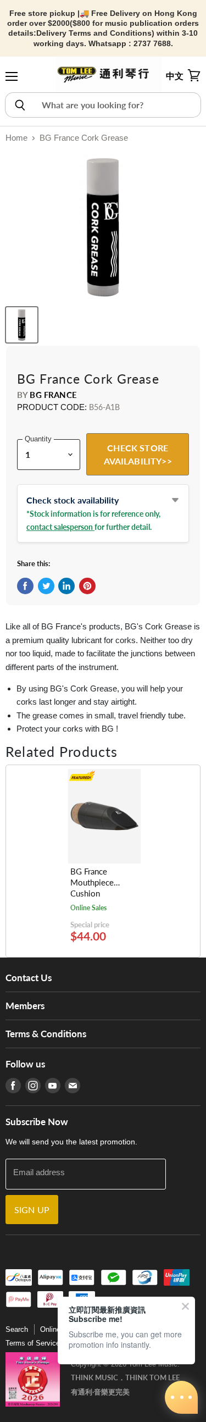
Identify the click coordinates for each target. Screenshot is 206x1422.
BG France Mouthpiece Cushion (92, 882)
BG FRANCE (53, 395)
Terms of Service (32, 1343)
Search (16, 1329)
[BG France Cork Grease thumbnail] (21, 324)
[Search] (19, 105)
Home (16, 137)
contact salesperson (60, 527)
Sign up (31, 1209)
